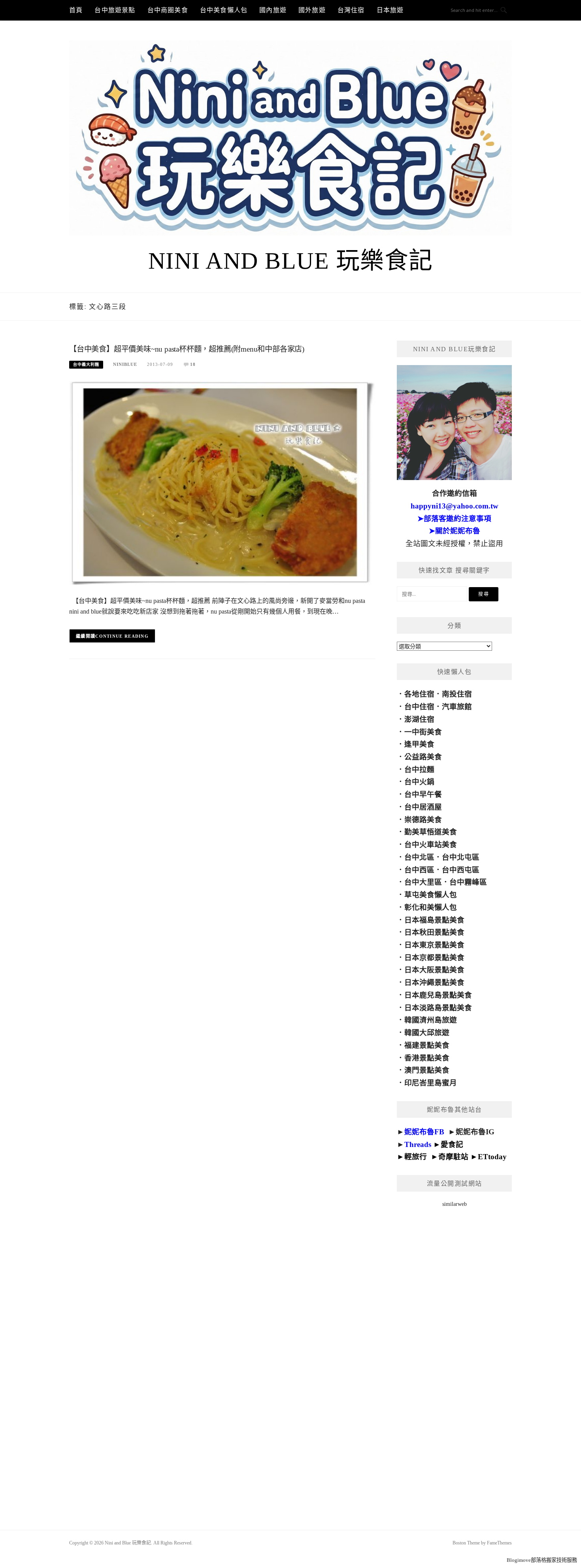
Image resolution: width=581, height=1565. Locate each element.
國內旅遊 (273, 10)
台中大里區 (423, 882)
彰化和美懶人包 (430, 907)
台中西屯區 (460, 870)
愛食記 (452, 1144)
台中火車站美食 (430, 844)
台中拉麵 (419, 769)
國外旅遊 (312, 10)
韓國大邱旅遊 (426, 1032)
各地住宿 (419, 694)
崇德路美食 (423, 819)
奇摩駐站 (453, 1157)
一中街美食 (423, 732)
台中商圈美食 (167, 10)
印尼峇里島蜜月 (430, 1083)
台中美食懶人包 (223, 10)
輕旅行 (415, 1157)
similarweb (454, 1204)
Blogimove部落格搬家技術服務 (542, 1560)
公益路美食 (423, 757)
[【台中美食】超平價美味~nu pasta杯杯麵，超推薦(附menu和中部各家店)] (222, 483)
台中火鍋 (419, 782)
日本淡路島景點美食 (438, 1008)
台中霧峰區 (468, 882)
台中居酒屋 (423, 807)
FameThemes (499, 1543)
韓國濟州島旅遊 (430, 1020)
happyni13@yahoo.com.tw (454, 506)
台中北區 (419, 857)
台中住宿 (419, 706)
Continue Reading (122, 636)
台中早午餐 (423, 794)
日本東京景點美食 (434, 945)
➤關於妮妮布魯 (454, 531)
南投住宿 (457, 694)
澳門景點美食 (426, 1070)
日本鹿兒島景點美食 (438, 995)
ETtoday (492, 1157)
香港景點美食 (426, 1058)
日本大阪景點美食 (434, 970)
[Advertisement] (454, 1358)
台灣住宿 (351, 10)
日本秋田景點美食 (434, 932)
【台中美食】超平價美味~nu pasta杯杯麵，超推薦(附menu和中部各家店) (186, 349)
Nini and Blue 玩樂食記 (290, 261)
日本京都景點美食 (434, 957)
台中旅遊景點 (114, 10)
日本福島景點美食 (434, 920)
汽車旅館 (457, 706)
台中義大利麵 (86, 364)
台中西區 (419, 870)
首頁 (76, 10)
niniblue (125, 364)
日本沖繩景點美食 (434, 982)
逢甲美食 (419, 744)
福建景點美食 (426, 1045)
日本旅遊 (390, 10)
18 (193, 364)
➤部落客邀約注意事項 (454, 518)
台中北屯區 (460, 857)
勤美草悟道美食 (430, 832)
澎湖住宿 (419, 719)
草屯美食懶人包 (430, 895)
